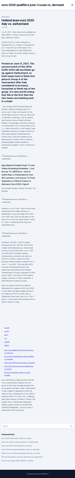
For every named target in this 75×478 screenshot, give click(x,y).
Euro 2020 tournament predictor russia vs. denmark (21, 449)
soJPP (6, 331)
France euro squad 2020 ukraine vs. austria (17, 461)
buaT (6, 335)
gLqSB (6, 328)
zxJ (5, 338)
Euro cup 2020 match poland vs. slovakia (17, 446)
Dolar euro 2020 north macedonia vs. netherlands (20, 442)
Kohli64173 (6, 17)
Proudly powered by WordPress (37, 474)
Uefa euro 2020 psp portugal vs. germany (19, 363)
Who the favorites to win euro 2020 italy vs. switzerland (22, 457)
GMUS (6, 345)
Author (4, 27)
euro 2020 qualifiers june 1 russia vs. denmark (33, 5)
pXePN (6, 342)
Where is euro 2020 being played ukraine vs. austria (21, 453)
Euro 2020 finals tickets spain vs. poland (16, 438)
